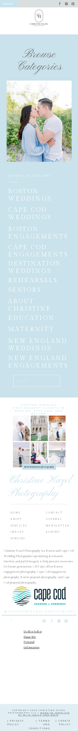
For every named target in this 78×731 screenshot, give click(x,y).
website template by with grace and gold (44, 713)
